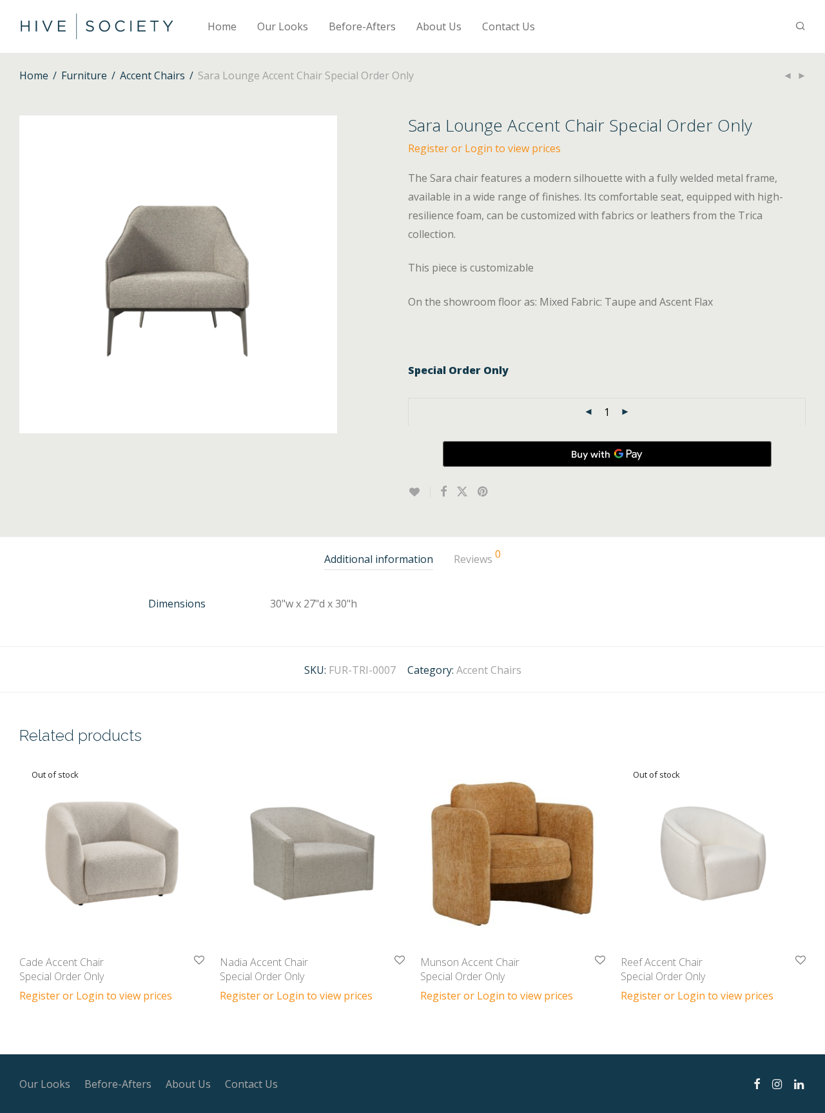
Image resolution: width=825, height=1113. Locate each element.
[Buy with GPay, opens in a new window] (607, 454)
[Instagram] (777, 1083)
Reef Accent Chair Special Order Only (663, 969)
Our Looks (282, 26)
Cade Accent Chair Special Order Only (61, 969)
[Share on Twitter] (462, 492)
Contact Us (508, 26)
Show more (40, 995)
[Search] (800, 26)
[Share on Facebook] (443, 492)
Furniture (84, 75)
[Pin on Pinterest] (483, 492)
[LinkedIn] (800, 1083)
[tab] (378, 559)
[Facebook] (756, 1083)
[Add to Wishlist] (419, 492)
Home (222, 26)
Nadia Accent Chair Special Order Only (264, 969)
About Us (438, 26)
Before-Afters (362, 26)
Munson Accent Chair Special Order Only (469, 969)
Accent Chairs (152, 75)
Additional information (378, 559)
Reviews (477, 557)
